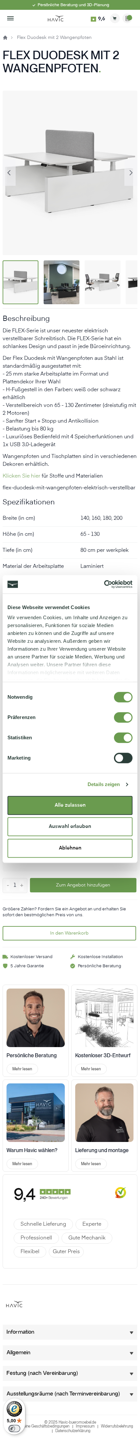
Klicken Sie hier (21, 476)
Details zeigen (104, 784)
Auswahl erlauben (70, 826)
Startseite (5, 37)
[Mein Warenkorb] (115, 18)
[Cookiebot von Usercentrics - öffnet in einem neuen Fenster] (104, 584)
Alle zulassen (70, 805)
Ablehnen (70, 848)
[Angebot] (127, 18)
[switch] (123, 717)
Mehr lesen (22, 1069)
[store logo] (56, 18)
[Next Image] (130, 173)
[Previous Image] (9, 173)
